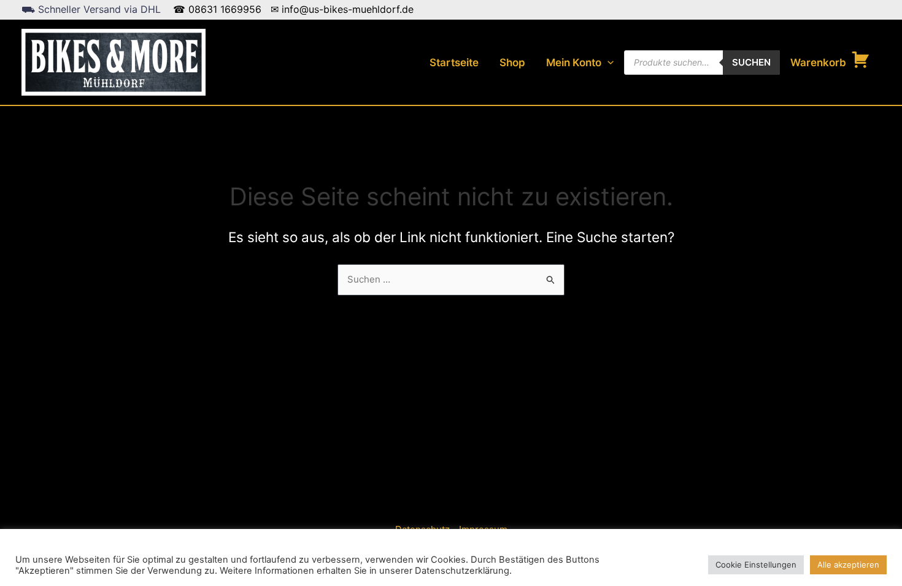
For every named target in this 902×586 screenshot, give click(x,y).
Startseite (454, 62)
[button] (607, 62)
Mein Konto (573, 62)
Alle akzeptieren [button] (848, 564)
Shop (512, 62)
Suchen (751, 62)
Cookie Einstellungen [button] (755, 564)
